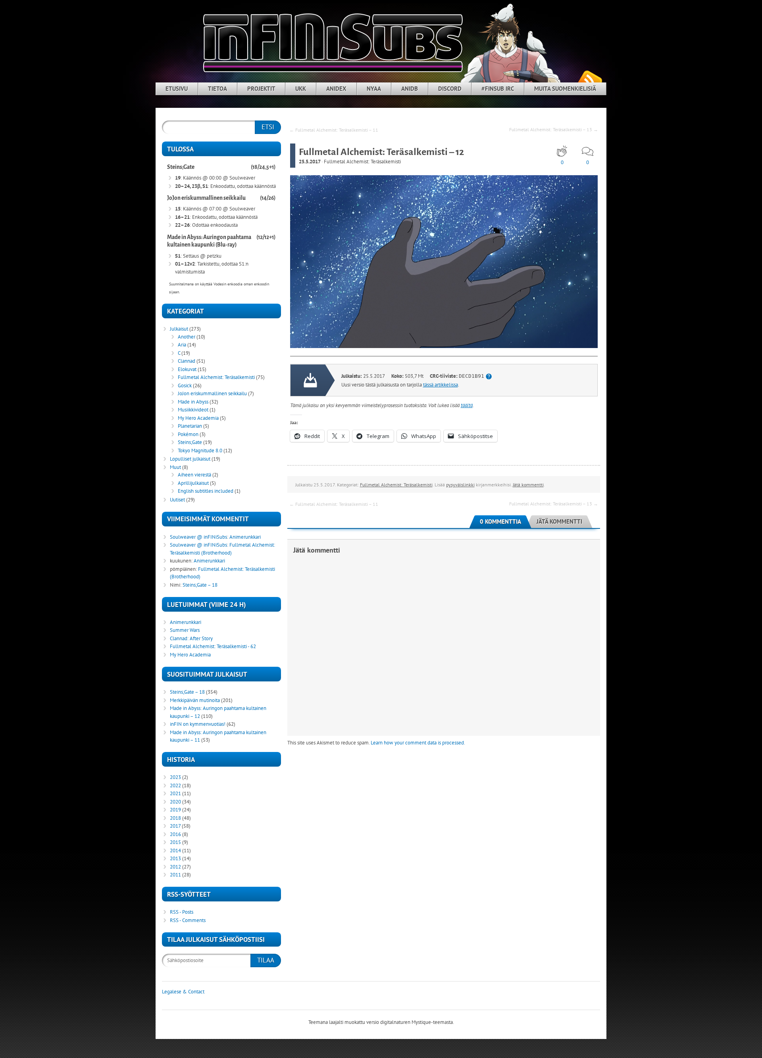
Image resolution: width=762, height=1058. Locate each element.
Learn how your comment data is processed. (418, 742)
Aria (182, 344)
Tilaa (265, 960)
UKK (300, 88)
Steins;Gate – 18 (200, 585)
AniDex (336, 88)
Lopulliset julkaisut (190, 458)
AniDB (409, 88)
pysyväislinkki (460, 485)
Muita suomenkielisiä (565, 88)
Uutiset (177, 499)
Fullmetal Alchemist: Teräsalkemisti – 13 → (553, 129)
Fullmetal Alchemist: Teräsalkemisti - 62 (213, 646)
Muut (175, 467)
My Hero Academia (198, 418)
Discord (450, 88)
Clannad (186, 361)
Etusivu (176, 88)
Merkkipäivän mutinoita (195, 700)
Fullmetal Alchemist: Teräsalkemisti (362, 161)
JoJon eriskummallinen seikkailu (206, 198)
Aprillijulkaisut (193, 483)
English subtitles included (205, 491)
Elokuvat (187, 369)
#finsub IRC (497, 88)
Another (186, 336)
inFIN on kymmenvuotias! (197, 724)
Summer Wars (185, 630)
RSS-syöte (589, 79)
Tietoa (217, 88)
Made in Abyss (193, 401)
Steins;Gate (180, 167)
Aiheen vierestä (194, 474)
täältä (467, 405)
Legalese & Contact (183, 991)
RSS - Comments (188, 920)
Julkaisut (179, 328)
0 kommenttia (500, 521)
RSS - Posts (181, 912)
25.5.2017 (309, 161)
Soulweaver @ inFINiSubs (198, 537)
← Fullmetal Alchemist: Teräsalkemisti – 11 (333, 130)
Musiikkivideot (193, 409)
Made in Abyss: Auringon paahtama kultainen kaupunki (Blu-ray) (209, 241)
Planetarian (190, 426)
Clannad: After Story (191, 638)
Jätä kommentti (528, 485)
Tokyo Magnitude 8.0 (200, 450)
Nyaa (374, 88)
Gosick (185, 385)
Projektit (261, 88)
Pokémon (188, 434)
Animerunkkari (245, 537)
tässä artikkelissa (440, 384)
